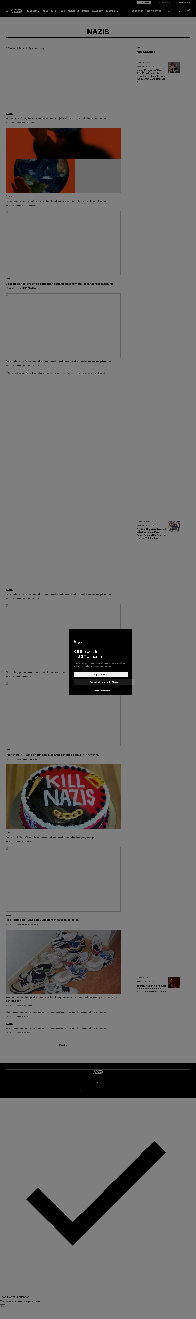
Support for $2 (101, 674)
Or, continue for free (101, 691)
